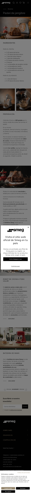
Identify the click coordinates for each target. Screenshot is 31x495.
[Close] (28, 227)
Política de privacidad (24, 472)
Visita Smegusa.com (15, 259)
